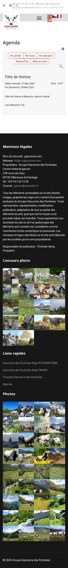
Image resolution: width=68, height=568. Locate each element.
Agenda (7, 384)
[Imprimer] (63, 49)
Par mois (30, 55)
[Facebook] (4, 5)
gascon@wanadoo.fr (49, 3)
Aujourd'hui (22, 61)
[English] (49, 16)
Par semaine (45, 55)
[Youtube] (10, 5)
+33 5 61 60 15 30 (24, 3)
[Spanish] (49, 20)
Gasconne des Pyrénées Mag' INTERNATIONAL (30, 363)
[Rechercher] (61, 66)
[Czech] (54, 16)
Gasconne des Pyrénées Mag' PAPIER (25, 370)
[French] (59, 16)
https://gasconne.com (28, 160)
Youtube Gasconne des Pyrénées (22, 377)
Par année (15, 55)
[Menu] (39, 18)
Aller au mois (40, 61)
